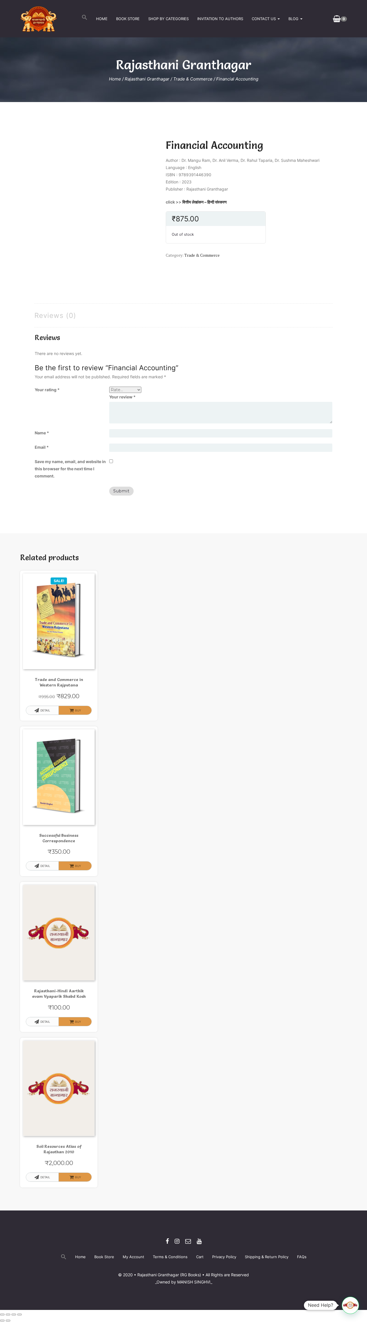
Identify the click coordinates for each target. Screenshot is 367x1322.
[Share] (13, 1314)
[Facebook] (167, 1241)
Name (42, 432)
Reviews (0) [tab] (55, 315)
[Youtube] (199, 1241)
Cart (200, 1256)
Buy (78, 1177)
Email (42, 447)
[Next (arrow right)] (8, 1320)
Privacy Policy (224, 1256)
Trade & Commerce (192, 79)
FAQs (302, 1256)
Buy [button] (78, 710)
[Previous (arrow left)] (2, 1320)
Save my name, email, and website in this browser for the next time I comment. (70, 468)
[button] (84, 18)
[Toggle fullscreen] (8, 1314)
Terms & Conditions (170, 1256)
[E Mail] (188, 1241)
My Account (133, 1256)
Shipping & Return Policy (266, 1256)
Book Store (128, 18)
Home (102, 18)
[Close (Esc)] (19, 1314)
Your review (122, 396)
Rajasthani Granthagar (147, 79)
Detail (45, 710)
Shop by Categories (168, 18)
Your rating (47, 389)
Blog (294, 18)
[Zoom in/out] (2, 1314)
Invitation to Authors (220, 18)
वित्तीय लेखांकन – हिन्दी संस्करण (204, 201)
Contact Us (264, 18)
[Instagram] (177, 1241)
